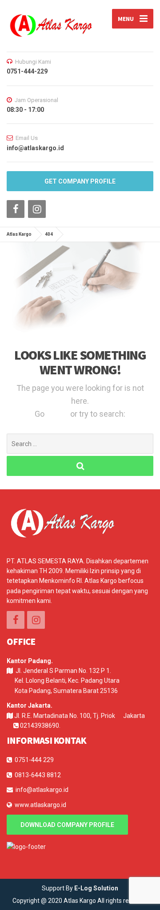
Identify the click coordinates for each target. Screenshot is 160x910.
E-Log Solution (96, 888)
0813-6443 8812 (38, 775)
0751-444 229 (34, 759)
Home (58, 413)
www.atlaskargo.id (40, 804)
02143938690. (40, 725)
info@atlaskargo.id (42, 789)
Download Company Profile (67, 824)
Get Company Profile (80, 181)
